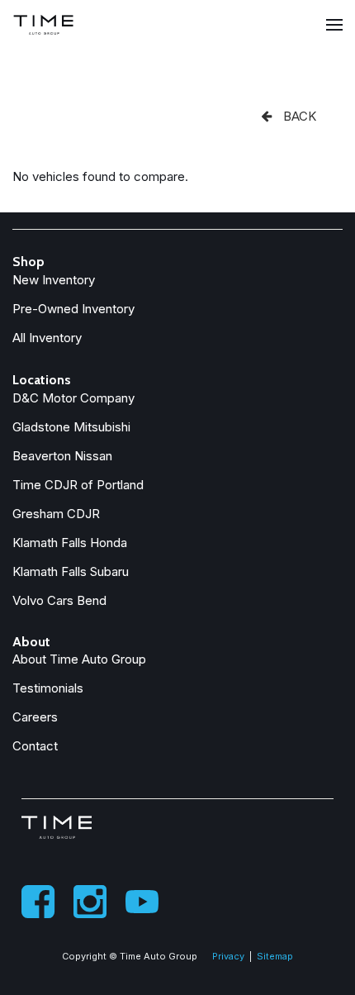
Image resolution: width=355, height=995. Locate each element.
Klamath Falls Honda (69, 542)
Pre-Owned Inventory (73, 309)
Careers (35, 717)
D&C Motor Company (73, 398)
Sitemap (275, 956)
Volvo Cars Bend (59, 600)
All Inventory (47, 337)
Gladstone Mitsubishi (71, 427)
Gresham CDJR (56, 513)
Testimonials (47, 688)
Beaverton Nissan (62, 456)
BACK (298, 116)
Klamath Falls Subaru (70, 571)
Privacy (228, 956)
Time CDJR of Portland (78, 485)
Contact (35, 746)
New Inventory (53, 280)
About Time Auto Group (79, 659)
